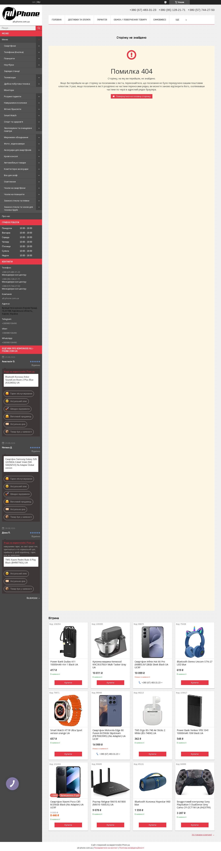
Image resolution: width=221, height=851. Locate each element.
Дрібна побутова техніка (17, 83)
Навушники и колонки (15, 102)
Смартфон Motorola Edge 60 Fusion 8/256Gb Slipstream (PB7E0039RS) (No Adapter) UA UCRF (109, 734)
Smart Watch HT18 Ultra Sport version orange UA (66, 732)
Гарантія (102, 19)
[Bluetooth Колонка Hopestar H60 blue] (152, 782)
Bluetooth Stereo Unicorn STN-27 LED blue (194, 663)
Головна (56, 19)
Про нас (6, 216)
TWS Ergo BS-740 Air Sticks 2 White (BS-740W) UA (150, 732)
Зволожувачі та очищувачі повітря (18, 129)
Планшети (9, 58)
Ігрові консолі (11, 156)
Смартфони (10, 45)
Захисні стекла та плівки (16, 200)
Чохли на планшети (14, 194)
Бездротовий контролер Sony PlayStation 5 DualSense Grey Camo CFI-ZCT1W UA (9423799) (194, 804)
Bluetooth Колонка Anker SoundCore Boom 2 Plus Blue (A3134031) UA (19, 380)
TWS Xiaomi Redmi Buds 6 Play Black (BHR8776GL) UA (20, 561)
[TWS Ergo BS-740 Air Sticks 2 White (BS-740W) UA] (152, 711)
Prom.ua (126, 845)
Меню (5, 39)
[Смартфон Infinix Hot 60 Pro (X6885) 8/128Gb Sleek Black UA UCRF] (152, 642)
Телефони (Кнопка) (13, 52)
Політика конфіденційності (131, 848)
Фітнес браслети (12, 109)
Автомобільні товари (15, 162)
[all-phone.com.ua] (21, 13)
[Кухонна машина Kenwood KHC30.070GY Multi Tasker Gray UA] (110, 642)
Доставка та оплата (79, 19)
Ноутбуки (9, 64)
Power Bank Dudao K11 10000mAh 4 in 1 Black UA (64, 663)
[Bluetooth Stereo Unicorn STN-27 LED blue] (194, 642)
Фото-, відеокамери (14, 143)
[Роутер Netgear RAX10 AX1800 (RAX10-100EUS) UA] (110, 782)
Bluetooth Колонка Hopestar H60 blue (152, 803)
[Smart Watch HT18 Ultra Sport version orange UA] (68, 711)
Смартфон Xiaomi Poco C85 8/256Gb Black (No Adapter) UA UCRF (66, 804)
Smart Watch (10, 115)
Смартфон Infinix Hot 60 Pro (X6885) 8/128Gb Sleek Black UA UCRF (151, 664)
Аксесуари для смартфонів (17, 149)
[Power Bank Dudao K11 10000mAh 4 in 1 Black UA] (68, 642)
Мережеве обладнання (16, 137)
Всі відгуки (32, 597)
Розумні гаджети (12, 96)
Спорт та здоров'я (13, 121)
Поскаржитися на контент (106, 848)
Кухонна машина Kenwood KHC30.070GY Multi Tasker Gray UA (109, 664)
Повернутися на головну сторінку (133, 96)
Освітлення (10, 181)
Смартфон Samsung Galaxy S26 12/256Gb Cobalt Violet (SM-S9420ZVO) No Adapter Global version (21, 463)
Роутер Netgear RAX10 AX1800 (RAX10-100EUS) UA (109, 803)
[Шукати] (39, 28)
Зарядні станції (12, 71)
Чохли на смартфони (14, 187)
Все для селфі (10, 175)
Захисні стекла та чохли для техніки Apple (18, 208)
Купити (68, 682)
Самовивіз (159, 19)
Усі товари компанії (202, 834)
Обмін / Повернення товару (130, 19)
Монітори (9, 90)
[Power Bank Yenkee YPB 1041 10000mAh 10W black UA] (194, 711)
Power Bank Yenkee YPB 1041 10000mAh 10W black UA (193, 732)
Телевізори (10, 77)
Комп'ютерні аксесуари (16, 168)
